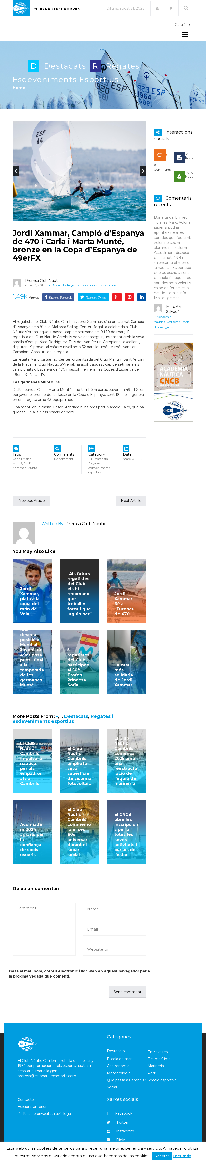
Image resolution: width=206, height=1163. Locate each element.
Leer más (182, 1155)
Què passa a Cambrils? (126, 1080)
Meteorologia (118, 1073)
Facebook (123, 1113)
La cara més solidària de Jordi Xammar (123, 675)
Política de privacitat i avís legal (45, 1113)
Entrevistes (158, 1052)
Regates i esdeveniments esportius (91, 285)
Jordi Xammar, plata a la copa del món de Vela (30, 601)
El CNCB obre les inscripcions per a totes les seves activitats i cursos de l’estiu (126, 834)
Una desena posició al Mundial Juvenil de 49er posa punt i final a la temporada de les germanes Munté (32, 657)
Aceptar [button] (162, 1156)
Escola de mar (119, 1059)
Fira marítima (159, 1059)
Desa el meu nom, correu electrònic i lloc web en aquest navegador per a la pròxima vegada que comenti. (79, 974)
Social (112, 1087)
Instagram (125, 1131)
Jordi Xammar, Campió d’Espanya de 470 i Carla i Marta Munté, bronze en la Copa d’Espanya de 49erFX (78, 245)
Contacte (26, 1099)
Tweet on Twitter (96, 297)
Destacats (65, 66)
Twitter (122, 1122)
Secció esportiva (162, 1080)
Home (19, 87)
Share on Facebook (60, 297)
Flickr (120, 1140)
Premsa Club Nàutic (42, 280)
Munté (32, 468)
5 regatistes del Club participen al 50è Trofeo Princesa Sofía (78, 667)
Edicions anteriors (33, 1106)
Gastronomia (118, 1066)
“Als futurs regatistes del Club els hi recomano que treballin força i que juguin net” (79, 593)
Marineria (156, 1066)
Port (152, 1073)
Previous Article (31, 500)
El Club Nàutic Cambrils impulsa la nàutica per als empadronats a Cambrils (31, 763)
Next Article (131, 500)
